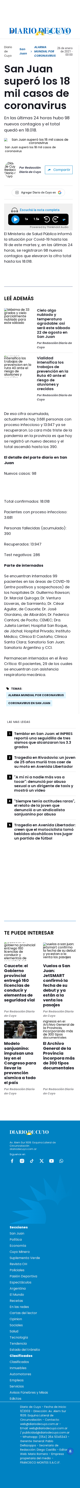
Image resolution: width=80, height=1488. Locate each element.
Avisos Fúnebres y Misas (29, 1392)
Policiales (17, 1270)
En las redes (19, 1306)
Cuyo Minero (20, 1251)
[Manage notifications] (70, 1451)
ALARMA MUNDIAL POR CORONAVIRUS (36, 695)
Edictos (15, 1398)
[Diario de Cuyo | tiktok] (67, 31)
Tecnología (19, 1337)
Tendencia (18, 1343)
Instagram (21, 1160)
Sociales (16, 1325)
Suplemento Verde (25, 1258)
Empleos (17, 1380)
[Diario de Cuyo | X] (58, 31)
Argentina (18, 1288)
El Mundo (17, 1294)
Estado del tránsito (25, 1349)
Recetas (16, 1300)
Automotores (20, 1374)
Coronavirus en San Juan (29, 703)
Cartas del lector (23, 1313)
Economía (18, 1245)
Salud (14, 1331)
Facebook (12, 1160)
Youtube (51, 1160)
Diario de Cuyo (8, 51)
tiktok (31, 1160)
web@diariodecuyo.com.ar (39, 1424)
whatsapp (61, 1160)
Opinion (16, 1319)
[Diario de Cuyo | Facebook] (41, 31)
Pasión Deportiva (23, 1276)
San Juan (23, 51)
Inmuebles (18, 1368)
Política (16, 1239)
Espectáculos (20, 1282)
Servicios (17, 1386)
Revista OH (18, 1264)
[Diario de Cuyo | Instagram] (50, 31)
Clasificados (19, 1362)
